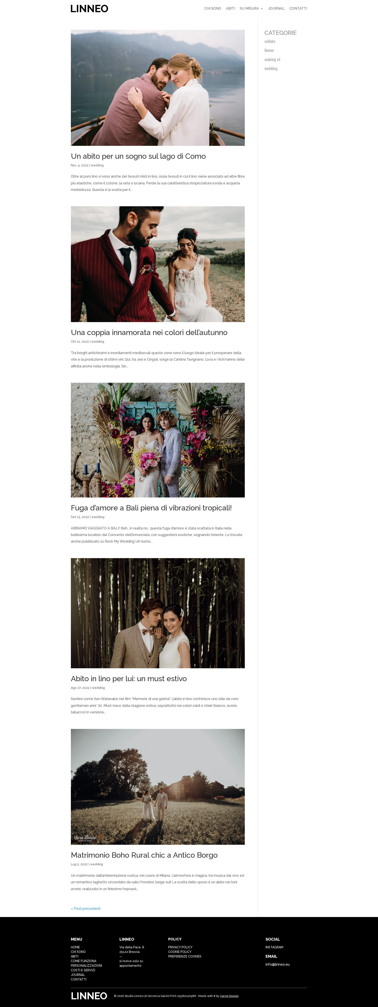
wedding (97, 165)
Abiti (230, 8)
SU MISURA (249, 8)
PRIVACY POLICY (180, 947)
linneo (269, 50)
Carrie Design (229, 996)
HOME (75, 947)
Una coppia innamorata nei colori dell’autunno (149, 332)
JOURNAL (78, 975)
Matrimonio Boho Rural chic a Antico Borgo (144, 855)
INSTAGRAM (274, 947)
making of (272, 59)
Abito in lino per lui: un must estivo (129, 678)
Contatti (298, 8)
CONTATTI (78, 979)
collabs (269, 41)
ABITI (74, 956)
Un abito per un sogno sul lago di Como (138, 156)
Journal (276, 8)
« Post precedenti (85, 908)
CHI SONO (78, 952)
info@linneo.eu (278, 964)
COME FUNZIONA (83, 961)
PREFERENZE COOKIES (184, 956)
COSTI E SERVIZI (83, 970)
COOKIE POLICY (179, 952)
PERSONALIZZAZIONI (86, 965)
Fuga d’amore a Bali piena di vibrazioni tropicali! (151, 507)
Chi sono (212, 8)
